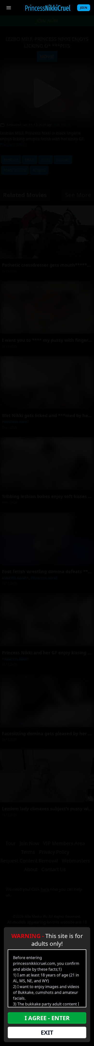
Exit (47, 1032)
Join (83, 8)
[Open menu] (8, 8)
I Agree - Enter (47, 1018)
